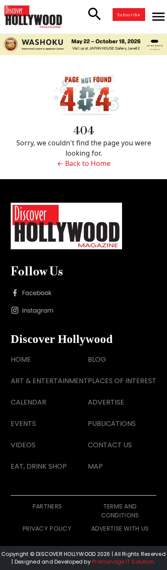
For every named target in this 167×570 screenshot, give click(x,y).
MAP (95, 466)
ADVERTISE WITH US (120, 528)
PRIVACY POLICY (47, 528)
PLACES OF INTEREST (122, 381)
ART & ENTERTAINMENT (49, 381)
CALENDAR (28, 402)
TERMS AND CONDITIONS (120, 511)
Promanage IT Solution (123, 561)
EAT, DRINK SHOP (39, 466)
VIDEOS (23, 445)
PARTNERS (47, 506)
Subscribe (128, 14)
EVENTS (23, 423)
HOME (21, 359)
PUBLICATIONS (112, 423)
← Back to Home (83, 163)
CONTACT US (110, 445)
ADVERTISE (106, 402)
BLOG (97, 359)
